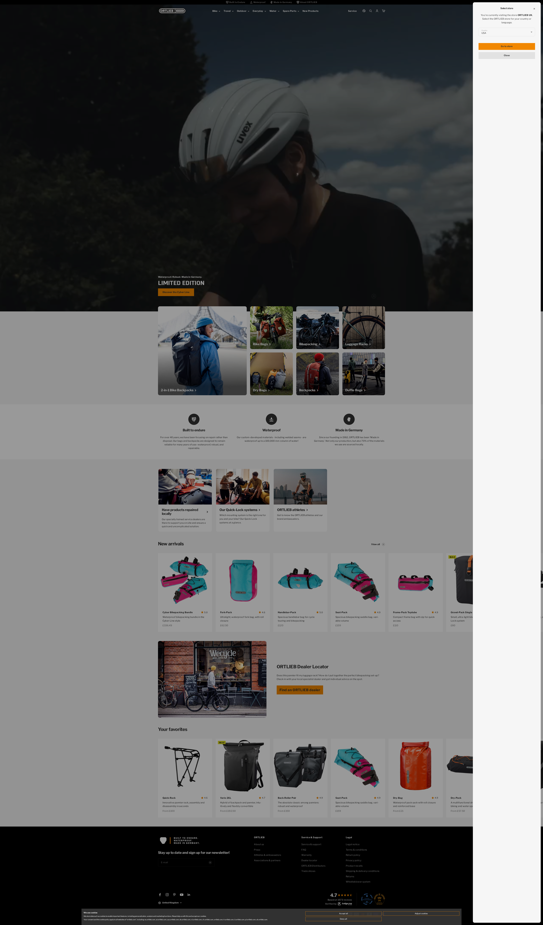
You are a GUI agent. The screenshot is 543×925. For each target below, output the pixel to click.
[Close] (534, 8)
